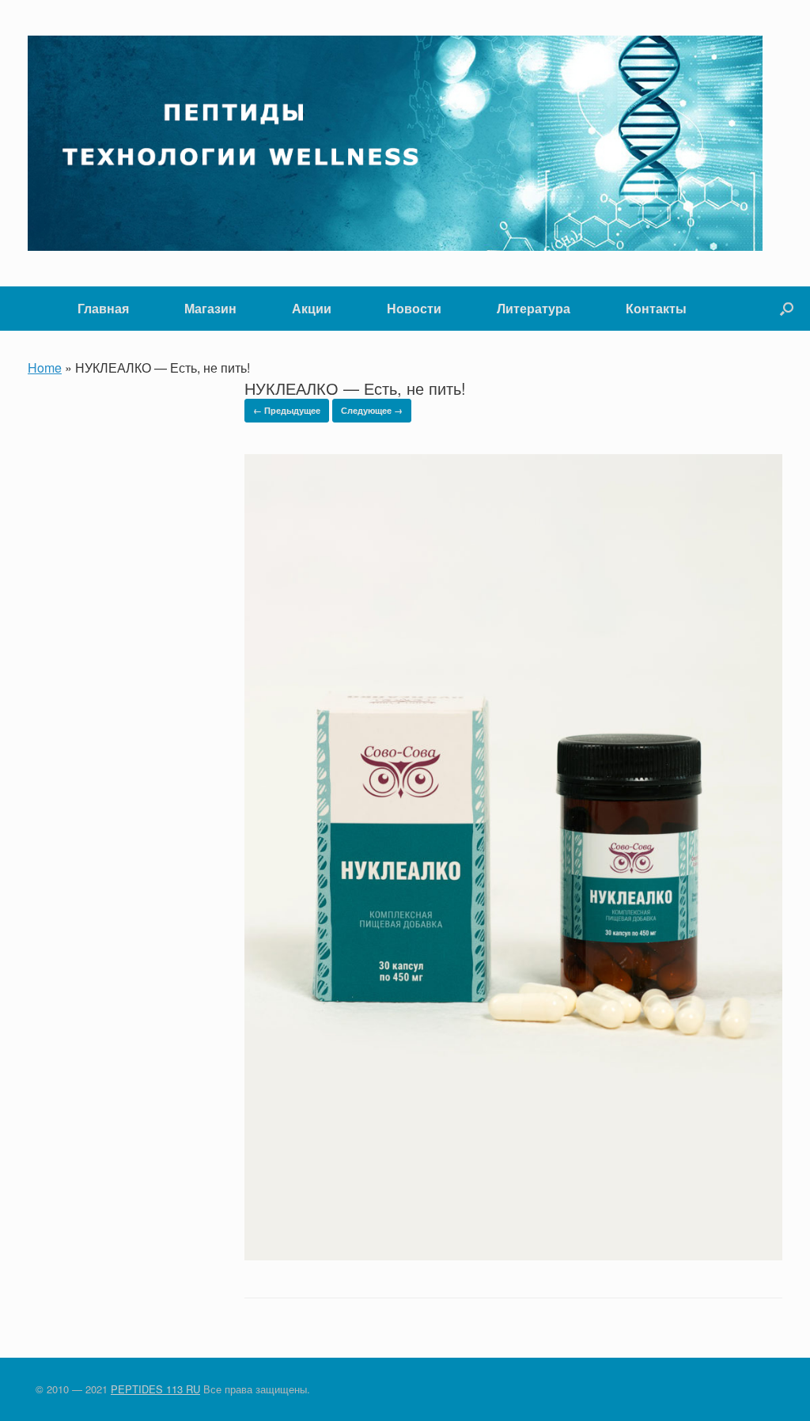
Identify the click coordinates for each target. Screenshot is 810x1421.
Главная (103, 308)
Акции (311, 308)
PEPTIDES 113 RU (155, 1388)
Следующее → (372, 410)
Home (45, 367)
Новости (414, 308)
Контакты (656, 308)
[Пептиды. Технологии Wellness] (395, 143)
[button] (786, 308)
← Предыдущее (286, 410)
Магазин (210, 308)
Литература (533, 308)
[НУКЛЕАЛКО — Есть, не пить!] (513, 1255)
